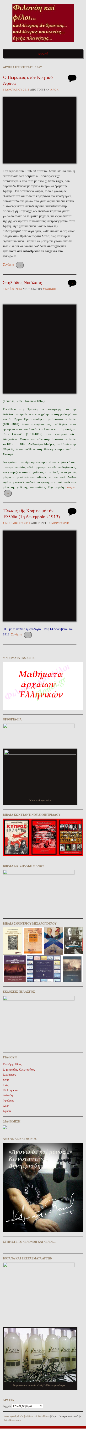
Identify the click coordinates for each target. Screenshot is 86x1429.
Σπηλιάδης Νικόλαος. (23, 282)
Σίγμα (6, 1080)
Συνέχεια (12, 264)
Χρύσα (7, 1111)
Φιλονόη (49, 288)
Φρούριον (8, 1100)
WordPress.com (12, 1420)
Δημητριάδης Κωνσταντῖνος (19, 1069)
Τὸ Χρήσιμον (10, 1090)
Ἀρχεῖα (7, 1406)
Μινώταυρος (60, 523)
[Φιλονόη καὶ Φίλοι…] (43, 43)
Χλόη (54, 89)
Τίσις (6, 1085)
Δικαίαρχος (9, 1074)
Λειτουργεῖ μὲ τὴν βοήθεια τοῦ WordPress (26, 1416)
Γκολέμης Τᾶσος (12, 1064)
